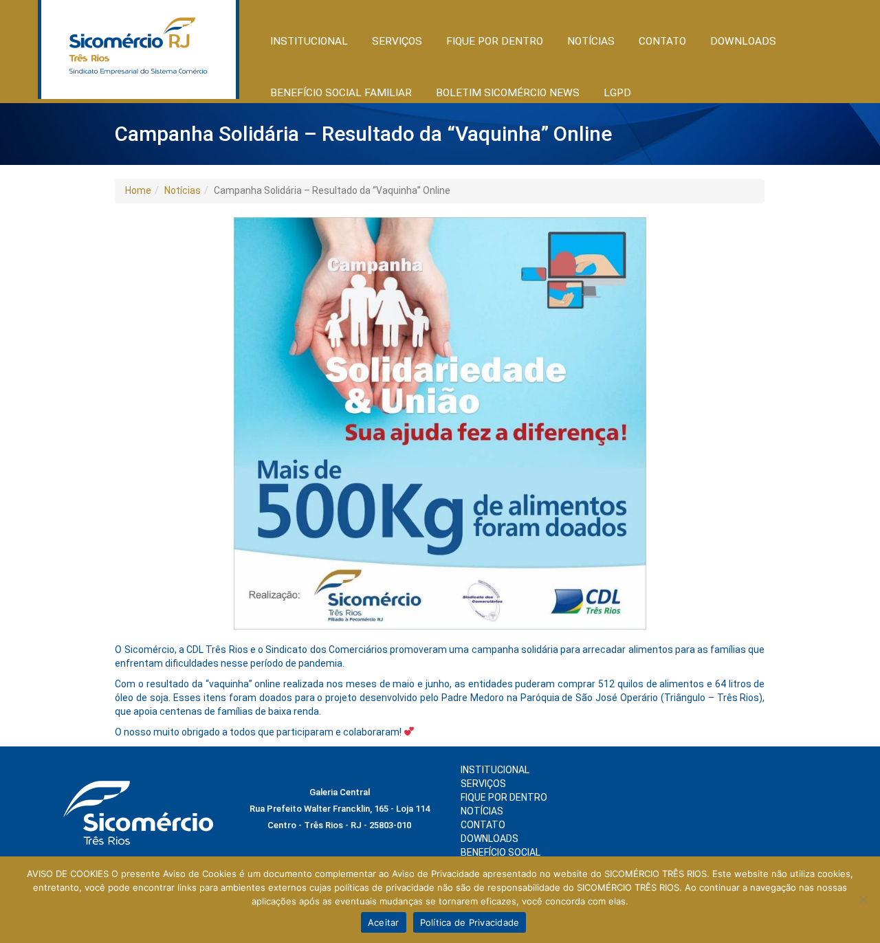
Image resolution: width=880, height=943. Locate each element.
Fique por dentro (504, 797)
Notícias (182, 190)
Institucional (495, 769)
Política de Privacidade (470, 922)
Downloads (743, 41)
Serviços (483, 783)
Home (138, 190)
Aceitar (383, 922)
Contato (662, 41)
